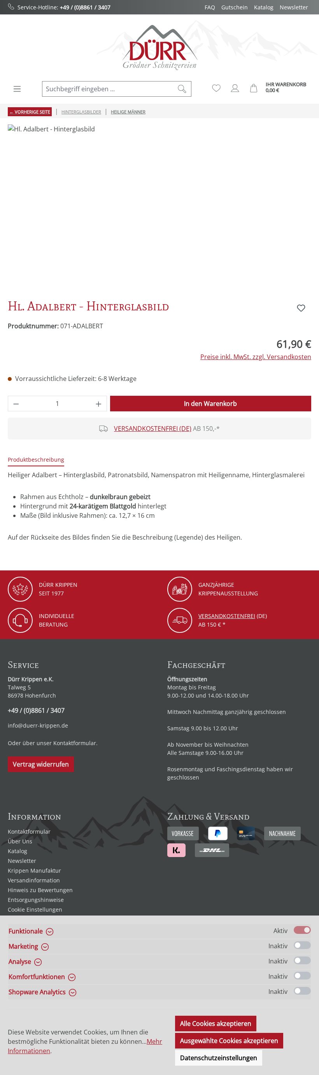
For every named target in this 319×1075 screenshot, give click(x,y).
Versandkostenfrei (226, 616)
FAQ (210, 7)
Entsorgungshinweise (36, 899)
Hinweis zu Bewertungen (40, 890)
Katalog (263, 7)
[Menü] (17, 89)
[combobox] (108, 89)
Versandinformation (34, 880)
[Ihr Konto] (235, 88)
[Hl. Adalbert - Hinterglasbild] (159, 208)
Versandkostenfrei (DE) (152, 428)
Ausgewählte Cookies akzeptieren (229, 1040)
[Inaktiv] (302, 945)
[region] (159, 208)
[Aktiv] (302, 930)
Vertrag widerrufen (41, 764)
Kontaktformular (74, 743)
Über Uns (20, 841)
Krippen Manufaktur (34, 870)
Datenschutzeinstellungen (218, 1058)
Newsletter (294, 7)
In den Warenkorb (210, 403)
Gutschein (234, 7)
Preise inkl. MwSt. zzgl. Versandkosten (255, 356)
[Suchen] (182, 89)
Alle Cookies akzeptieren (215, 1023)
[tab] (36, 459)
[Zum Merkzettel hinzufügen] (301, 308)
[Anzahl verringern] (16, 403)
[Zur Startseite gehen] (159, 47)
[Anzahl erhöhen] (99, 403)
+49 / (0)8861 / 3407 (85, 7)
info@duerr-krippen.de (38, 725)
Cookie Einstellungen (35, 909)
